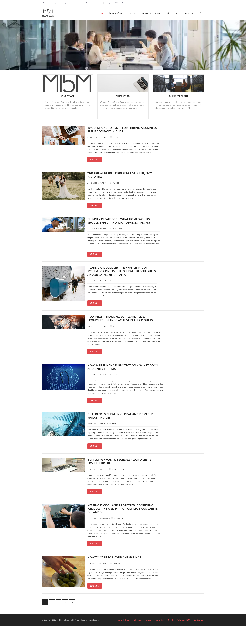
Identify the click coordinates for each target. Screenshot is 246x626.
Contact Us (126, 3)
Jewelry (117, 563)
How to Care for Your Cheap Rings (114, 557)
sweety (102, 469)
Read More (50, 114)
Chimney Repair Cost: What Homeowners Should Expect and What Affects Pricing (118, 220)
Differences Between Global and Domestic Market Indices (120, 415)
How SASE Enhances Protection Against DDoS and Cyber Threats (122, 367)
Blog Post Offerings (59, 3)
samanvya (104, 518)
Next (72, 602)
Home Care (85, 3)
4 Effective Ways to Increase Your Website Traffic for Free (119, 461)
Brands (99, 3)
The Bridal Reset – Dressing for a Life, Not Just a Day (119, 175)
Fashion (74, 3)
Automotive (119, 518)
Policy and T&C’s (111, 3)
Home (45, 3)
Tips (114, 281)
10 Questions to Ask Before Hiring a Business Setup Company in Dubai (122, 129)
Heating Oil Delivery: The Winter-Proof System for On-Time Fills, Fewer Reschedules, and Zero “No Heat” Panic (121, 271)
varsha (103, 137)
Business (116, 137)
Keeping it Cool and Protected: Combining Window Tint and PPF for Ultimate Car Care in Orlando (122, 508)
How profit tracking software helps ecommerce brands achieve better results (120, 318)
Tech (115, 326)
